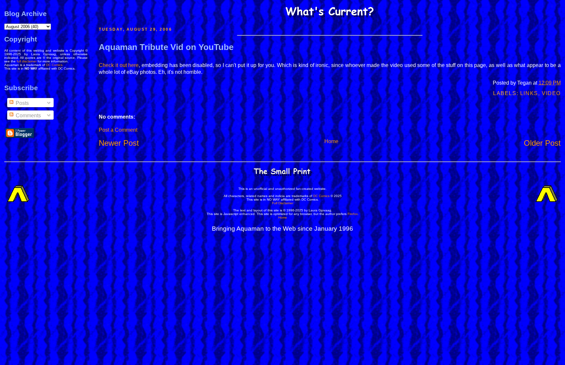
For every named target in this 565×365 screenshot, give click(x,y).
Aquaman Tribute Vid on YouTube (166, 47)
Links (529, 93)
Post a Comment (118, 130)
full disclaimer (27, 61)
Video (551, 93)
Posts (21, 103)
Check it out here (119, 65)
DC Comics (54, 65)
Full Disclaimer (282, 203)
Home (331, 141)
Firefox (353, 214)
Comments (27, 115)
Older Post (542, 143)
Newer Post (119, 143)
